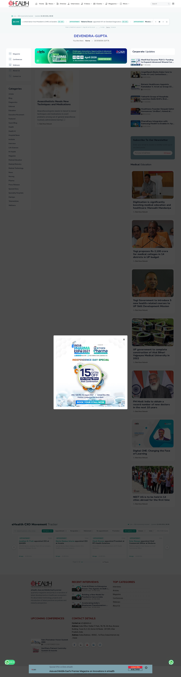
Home (41, 4)
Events (99, 4)
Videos (87, 4)
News (51, 4)
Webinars (16, 65)
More (125, 4)
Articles (63, 4)
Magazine (112, 4)
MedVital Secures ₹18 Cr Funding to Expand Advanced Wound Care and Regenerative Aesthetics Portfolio (157, 63)
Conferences (17, 59)
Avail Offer (135, 669)
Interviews (75, 4)
